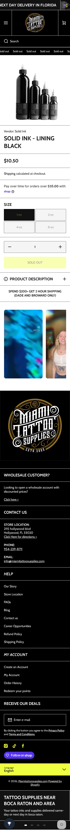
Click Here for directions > (20, 537)
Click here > (11, 499)
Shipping (9, 173)
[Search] (4, 41)
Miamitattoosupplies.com (33, 781)
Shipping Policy (14, 642)
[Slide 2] (32, 825)
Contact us (11, 618)
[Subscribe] (60, 720)
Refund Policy (13, 634)
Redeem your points (17, 691)
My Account (11, 675)
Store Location (13, 594)
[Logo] (35, 22)
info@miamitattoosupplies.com (24, 561)
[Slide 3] (38, 825)
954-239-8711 (13, 549)
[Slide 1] (25, 825)
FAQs (7, 602)
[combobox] (35, 41)
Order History (13, 683)
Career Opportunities (17, 626)
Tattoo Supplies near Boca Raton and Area (29, 800)
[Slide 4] (44, 825)
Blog (7, 610)
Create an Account (16, 667)
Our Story (10, 586)
